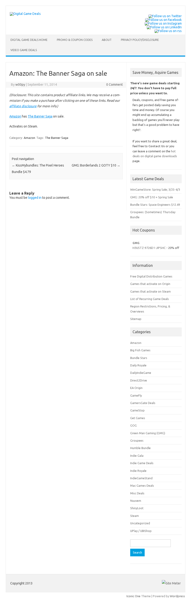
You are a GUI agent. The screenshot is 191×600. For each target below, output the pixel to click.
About (107, 39)
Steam (134, 515)
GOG (133, 425)
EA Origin (136, 387)
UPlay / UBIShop (141, 530)
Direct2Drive (138, 380)
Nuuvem (135, 500)
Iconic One (133, 596)
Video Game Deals (23, 50)
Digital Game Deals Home (29, 39)
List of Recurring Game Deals (149, 298)
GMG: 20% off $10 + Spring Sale (151, 197)
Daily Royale (138, 365)
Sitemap (135, 318)
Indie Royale (138, 470)
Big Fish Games (140, 350)
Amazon (15, 116)
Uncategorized (140, 523)
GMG (136, 243)
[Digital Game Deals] (25, 14)
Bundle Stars (138, 357)
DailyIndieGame (140, 372)
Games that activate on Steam (150, 291)
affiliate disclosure (23, 106)
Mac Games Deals (142, 485)
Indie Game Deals (141, 463)
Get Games (137, 418)
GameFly (136, 395)
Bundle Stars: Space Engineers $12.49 (155, 204)
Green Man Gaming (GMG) (147, 433)
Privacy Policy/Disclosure (140, 39)
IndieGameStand (141, 478)
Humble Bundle (140, 448)
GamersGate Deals (142, 402)
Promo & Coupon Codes (74, 39)
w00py (20, 84)
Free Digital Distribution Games (151, 276)
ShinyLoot (136, 508)
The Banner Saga (40, 116)
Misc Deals (137, 493)
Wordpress (177, 596)
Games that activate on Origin (150, 283)
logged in (34, 197)
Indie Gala (136, 455)
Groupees (136, 440)
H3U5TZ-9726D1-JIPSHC (149, 247)
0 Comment (114, 84)
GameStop (137, 410)
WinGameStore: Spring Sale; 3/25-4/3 (155, 189)
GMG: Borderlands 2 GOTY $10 (96, 165)
